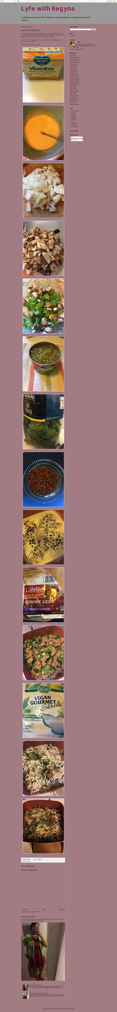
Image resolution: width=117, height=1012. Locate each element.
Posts (73, 137)
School (73, 119)
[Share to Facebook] (39, 859)
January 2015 (73, 92)
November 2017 (74, 59)
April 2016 (72, 88)
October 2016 (73, 81)
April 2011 (72, 94)
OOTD (72, 116)
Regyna (79, 42)
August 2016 (73, 85)
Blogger (72, 1008)
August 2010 (73, 101)
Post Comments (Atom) (33, 911)
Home (43, 909)
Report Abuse (74, 131)
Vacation (73, 123)
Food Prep (28, 861)
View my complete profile (76, 49)
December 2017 (74, 57)
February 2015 (73, 90)
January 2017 (73, 76)
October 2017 (73, 60)
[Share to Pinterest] (41, 859)
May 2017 (72, 69)
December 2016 (74, 78)
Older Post (61, 909)
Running (73, 117)
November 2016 (74, 80)
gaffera (61, 1008)
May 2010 (72, 102)
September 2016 (74, 83)
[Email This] (34, 859)
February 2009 (74, 104)
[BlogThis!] (36, 859)
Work (72, 124)
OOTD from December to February (38, 993)
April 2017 (72, 71)
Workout (73, 126)
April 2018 (72, 55)
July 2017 (72, 66)
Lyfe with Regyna (48, 8)
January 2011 (73, 97)
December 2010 (74, 99)
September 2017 (74, 62)
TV (72, 121)
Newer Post (25, 909)
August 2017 (73, 64)
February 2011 (73, 95)
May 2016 (72, 87)
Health (73, 114)
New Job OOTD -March (28, 916)
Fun (72, 112)
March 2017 (73, 73)
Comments (75, 140)
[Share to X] (37, 859)
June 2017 (72, 67)
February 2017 (73, 74)
